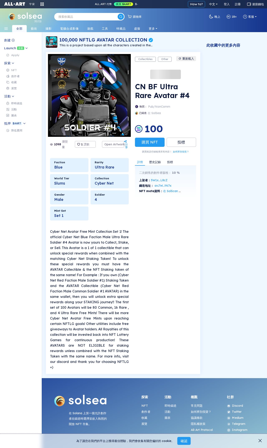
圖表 (167, 418)
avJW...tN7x (163, 186)
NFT (144, 406)
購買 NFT (150, 142)
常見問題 (197, 406)
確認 (184, 441)
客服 (251, 17)
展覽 (144, 424)
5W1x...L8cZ (159, 180)
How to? (196, 4)
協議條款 (197, 418)
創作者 (145, 412)
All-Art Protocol (202, 430)
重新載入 (188, 58)
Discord (237, 406)
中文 (212, 4)
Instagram (239, 430)
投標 (181, 142)
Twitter (237, 412)
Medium (237, 418)
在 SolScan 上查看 (175, 191)
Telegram (238, 424)
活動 (167, 412)
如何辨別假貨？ (181, 151)
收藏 (144, 418)
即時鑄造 (170, 406)
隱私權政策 (198, 424)
